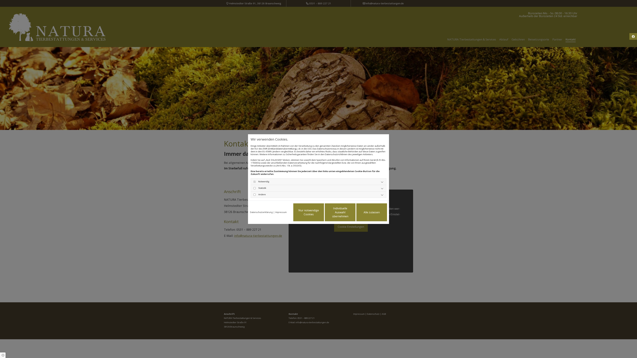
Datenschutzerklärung (261, 212)
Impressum (281, 212)
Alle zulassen (372, 212)
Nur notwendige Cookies (308, 212)
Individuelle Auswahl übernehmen (340, 212)
